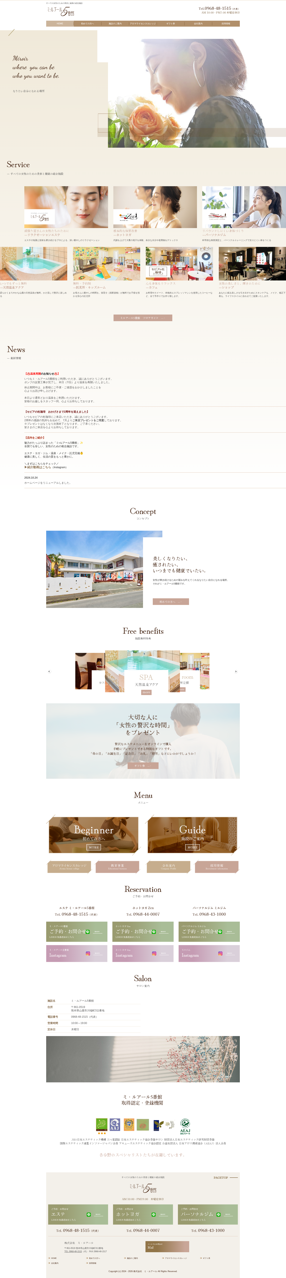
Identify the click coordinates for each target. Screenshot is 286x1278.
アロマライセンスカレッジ (143, 23)
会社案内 (198, 23)
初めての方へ (87, 23)
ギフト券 (170, 23)
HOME (60, 23)
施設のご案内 (115, 23)
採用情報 (226, 23)
